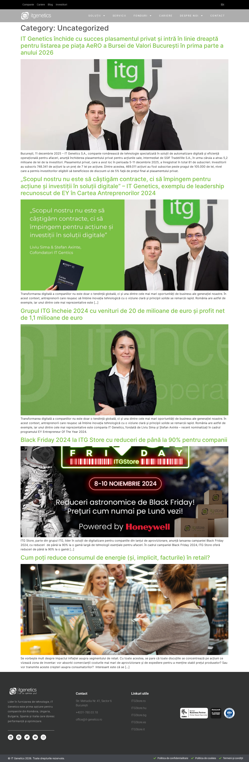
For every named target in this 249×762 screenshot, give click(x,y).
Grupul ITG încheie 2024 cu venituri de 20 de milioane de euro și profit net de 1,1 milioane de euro (123, 314)
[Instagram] (43, 737)
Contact (217, 15)
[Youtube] (35, 737)
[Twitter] (27, 737)
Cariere (166, 15)
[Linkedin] (10, 737)
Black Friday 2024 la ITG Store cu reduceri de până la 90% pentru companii (124, 439)
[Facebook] (19, 737)
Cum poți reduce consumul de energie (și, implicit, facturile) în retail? (115, 557)
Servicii (119, 15)
